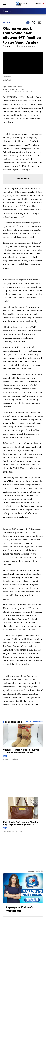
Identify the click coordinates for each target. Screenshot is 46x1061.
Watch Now (38, 4)
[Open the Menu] (4, 4)
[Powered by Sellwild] (39, 871)
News (6, 22)
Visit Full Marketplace (34, 722)
